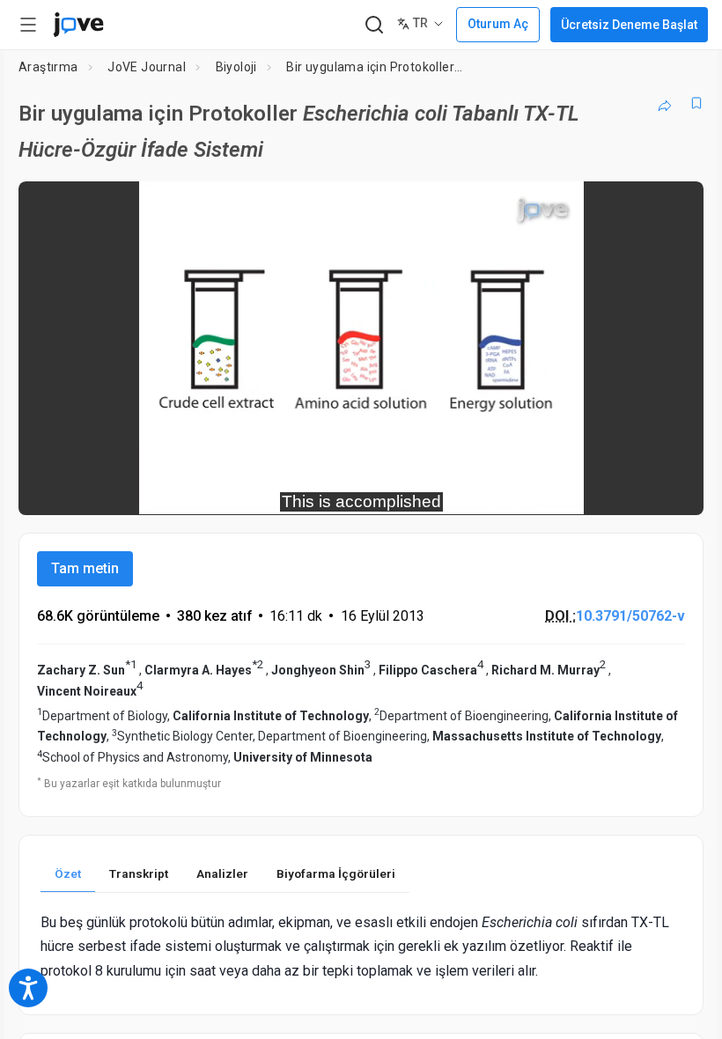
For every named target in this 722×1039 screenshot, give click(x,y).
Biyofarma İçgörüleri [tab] (335, 873)
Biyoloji (236, 67)
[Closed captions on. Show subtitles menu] (670, 489)
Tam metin (85, 568)
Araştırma (48, 67)
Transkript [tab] (138, 873)
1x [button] (634, 489)
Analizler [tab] (222, 873)
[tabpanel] (361, 946)
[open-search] (374, 25)
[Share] (665, 103)
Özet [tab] (68, 873)
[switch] (533, 489)
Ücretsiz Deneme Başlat (629, 25)
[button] (675, 206)
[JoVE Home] (78, 24)
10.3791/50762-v (630, 616)
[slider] (281, 489)
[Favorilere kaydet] (696, 103)
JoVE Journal (146, 67)
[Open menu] (28, 25)
